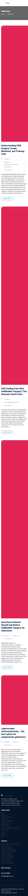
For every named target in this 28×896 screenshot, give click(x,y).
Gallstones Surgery (7, 855)
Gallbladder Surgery (7, 857)
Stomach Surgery (6, 853)
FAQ (2, 832)
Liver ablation (5, 846)
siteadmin (7, 159)
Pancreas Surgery (6, 848)
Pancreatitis (8, 167)
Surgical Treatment (7, 821)
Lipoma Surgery (6, 861)
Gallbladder (7, 402)
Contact (4, 834)
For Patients (5, 824)
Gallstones (10, 14)
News (3, 836)
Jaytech (14, 893)
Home (3, 14)
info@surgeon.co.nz (7, 876)
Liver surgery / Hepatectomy (10, 844)
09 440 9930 (5, 873)
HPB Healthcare (14, 889)
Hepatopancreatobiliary (11, 164)
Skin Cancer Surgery (7, 863)
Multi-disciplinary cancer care (10, 828)
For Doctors (5, 830)
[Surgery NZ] (7, 3)
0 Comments (8, 170)
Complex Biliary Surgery (8, 850)
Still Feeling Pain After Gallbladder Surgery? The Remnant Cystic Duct (14, 391)
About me (4, 815)
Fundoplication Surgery (8, 851)
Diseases (4, 819)
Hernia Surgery (6, 859)
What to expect (6, 826)
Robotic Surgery (6, 817)
